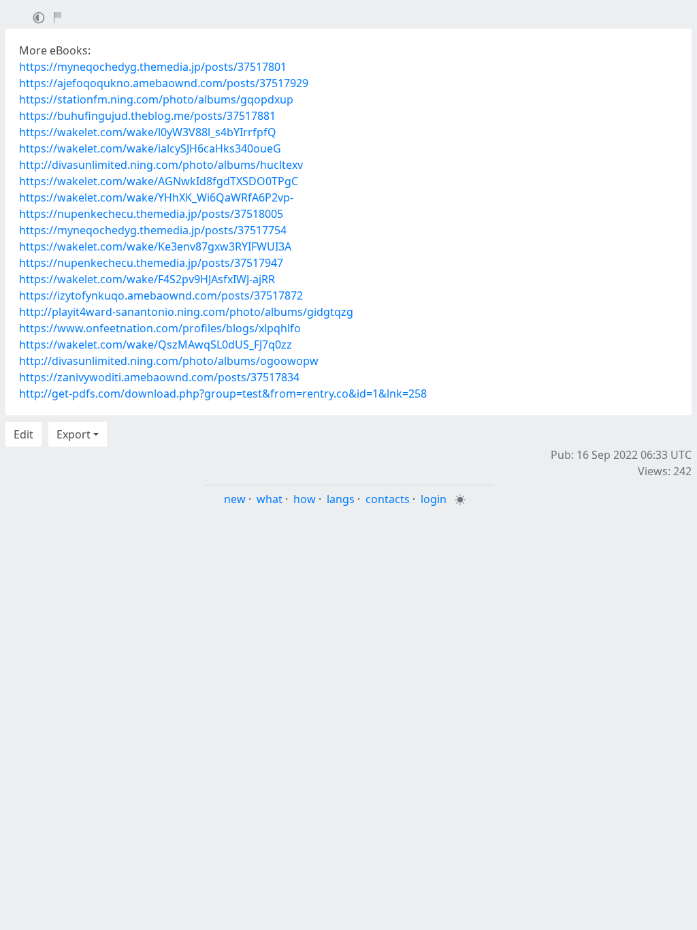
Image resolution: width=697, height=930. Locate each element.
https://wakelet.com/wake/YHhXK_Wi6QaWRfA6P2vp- (156, 197)
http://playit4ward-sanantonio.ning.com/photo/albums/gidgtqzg (186, 311)
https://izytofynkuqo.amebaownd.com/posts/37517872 (161, 295)
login (434, 499)
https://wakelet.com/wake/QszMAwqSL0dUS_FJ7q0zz (155, 344)
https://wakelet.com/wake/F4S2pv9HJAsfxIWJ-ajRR (147, 279)
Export (73, 434)
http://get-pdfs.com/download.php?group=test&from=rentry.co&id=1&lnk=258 (223, 393)
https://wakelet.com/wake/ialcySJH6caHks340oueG (150, 148)
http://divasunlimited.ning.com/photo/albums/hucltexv (161, 164)
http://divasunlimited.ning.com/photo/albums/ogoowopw (169, 360)
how (304, 499)
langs (341, 499)
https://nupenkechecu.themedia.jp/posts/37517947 (151, 262)
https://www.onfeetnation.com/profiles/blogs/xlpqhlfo (160, 328)
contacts (388, 499)
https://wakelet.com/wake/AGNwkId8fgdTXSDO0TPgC (158, 181)
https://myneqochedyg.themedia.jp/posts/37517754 (153, 230)
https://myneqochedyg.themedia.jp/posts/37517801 (153, 66)
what (269, 499)
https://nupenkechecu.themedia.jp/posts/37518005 (151, 213)
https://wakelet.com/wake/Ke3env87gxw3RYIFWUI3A (155, 246)
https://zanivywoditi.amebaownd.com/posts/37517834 (159, 377)
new (235, 499)
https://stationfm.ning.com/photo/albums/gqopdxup (156, 99)
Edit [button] (23, 434)
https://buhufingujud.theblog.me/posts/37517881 (147, 115)
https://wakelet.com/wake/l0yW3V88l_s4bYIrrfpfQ (147, 132)
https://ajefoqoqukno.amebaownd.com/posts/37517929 (163, 83)
